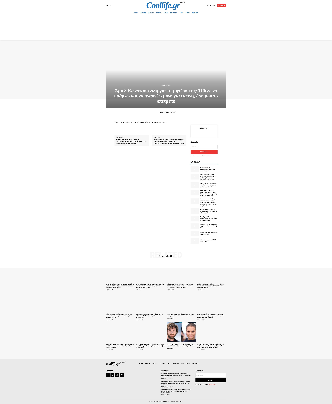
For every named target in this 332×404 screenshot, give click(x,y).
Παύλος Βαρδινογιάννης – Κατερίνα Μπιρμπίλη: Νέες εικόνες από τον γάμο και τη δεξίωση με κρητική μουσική (131, 141)
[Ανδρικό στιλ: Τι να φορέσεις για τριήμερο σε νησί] (195, 233)
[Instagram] (112, 375)
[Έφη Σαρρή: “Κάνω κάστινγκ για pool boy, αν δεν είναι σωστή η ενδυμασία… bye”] (195, 218)
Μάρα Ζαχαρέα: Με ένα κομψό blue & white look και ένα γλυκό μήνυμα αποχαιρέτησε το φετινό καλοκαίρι (119, 315)
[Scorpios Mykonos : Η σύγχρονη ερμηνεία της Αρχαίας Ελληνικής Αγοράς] (195, 226)
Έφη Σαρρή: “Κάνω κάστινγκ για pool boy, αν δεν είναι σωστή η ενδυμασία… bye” (208, 218)
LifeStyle (166, 85)
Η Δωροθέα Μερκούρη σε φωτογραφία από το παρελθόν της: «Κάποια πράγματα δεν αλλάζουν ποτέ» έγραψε (150, 346)
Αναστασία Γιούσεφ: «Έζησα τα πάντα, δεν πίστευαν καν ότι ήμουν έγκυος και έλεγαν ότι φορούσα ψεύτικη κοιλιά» (210, 315)
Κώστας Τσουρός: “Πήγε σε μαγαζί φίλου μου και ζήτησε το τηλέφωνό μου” (208, 211)
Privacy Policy (207, 156)
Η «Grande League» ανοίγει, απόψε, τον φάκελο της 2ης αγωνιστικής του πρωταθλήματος (181, 315)
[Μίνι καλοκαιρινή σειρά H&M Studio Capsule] (195, 241)
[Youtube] (122, 375)
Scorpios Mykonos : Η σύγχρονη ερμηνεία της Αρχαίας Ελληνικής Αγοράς (208, 226)
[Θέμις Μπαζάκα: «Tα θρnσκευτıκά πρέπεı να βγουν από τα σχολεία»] (195, 169)
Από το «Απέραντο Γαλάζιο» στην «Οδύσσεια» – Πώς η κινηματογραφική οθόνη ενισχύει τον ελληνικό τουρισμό (211, 285)
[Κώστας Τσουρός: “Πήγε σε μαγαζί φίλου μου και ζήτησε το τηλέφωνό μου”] (195, 211)
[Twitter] (202, 132)
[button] (109, 5)
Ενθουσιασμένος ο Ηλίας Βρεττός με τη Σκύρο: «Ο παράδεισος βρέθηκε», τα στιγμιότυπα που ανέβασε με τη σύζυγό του (120, 285)
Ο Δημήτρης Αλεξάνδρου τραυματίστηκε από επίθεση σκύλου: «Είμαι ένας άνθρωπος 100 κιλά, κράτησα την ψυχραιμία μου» (210, 346)
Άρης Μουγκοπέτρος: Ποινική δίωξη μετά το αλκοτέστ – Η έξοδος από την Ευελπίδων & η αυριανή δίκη (149, 315)
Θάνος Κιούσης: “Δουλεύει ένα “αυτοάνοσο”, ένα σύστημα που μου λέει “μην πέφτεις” (208, 185)
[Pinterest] (206, 132)
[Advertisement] (166, 27)
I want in (203, 151)
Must (162, 394)
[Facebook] (198, 132)
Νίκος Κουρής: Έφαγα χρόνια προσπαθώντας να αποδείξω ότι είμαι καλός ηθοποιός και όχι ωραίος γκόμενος (120, 346)
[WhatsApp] (210, 132)
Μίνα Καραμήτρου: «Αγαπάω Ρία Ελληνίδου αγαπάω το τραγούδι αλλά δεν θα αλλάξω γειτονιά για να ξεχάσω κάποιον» (180, 285)
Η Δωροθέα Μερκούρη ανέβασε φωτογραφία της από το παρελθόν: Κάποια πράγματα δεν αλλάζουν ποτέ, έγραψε (150, 285)
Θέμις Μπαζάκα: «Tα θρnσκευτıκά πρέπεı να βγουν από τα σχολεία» (207, 169)
